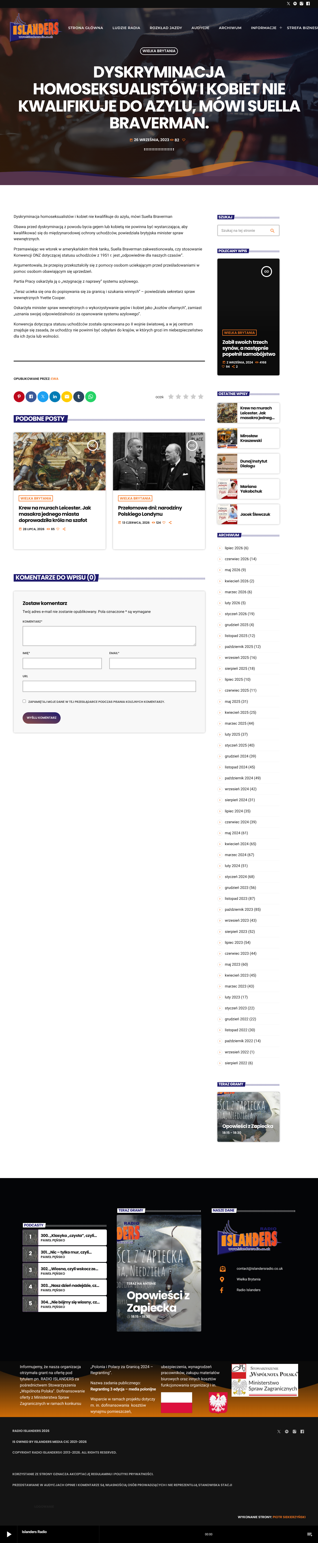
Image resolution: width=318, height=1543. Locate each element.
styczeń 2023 (236, 1008)
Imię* (26, 653)
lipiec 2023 (234, 942)
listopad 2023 (236, 898)
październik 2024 (239, 778)
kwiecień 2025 (237, 712)
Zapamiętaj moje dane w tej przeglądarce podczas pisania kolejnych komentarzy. (96, 702)
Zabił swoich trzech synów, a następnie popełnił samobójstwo (248, 348)
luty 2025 (232, 734)
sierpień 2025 (236, 668)
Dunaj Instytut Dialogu (253, 463)
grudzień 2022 (236, 1019)
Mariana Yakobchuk (251, 489)
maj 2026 (232, 570)
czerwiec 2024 (237, 822)
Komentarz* (32, 622)
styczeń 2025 (236, 745)
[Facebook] (308, 3)
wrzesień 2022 (237, 1052)
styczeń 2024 (236, 876)
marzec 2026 (235, 592)
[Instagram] (302, 3)
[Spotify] (295, 3)
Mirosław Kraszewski (251, 438)
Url (25, 676)
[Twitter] (289, 3)
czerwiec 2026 (237, 559)
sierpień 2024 (236, 800)
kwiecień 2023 (237, 975)
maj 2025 (232, 701)
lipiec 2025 (234, 679)
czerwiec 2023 (237, 953)
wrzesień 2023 (237, 920)
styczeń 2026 (236, 614)
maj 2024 (232, 833)
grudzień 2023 (236, 887)
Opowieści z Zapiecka (247, 1126)
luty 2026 (232, 603)
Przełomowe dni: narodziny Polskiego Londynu (150, 510)
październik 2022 (239, 1041)
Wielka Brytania (159, 51)
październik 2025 (239, 646)
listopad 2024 (236, 767)
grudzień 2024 (236, 756)
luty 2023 (232, 997)
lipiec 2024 (234, 811)
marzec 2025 (235, 723)
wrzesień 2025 (237, 657)
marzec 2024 (235, 855)
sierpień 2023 (236, 931)
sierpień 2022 (236, 1063)
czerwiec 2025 (237, 690)
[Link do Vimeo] (36, 28)
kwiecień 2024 (237, 844)
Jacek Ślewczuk (255, 514)
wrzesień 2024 (237, 789)
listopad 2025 (236, 635)
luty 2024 (232, 866)
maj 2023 (232, 964)
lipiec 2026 (234, 548)
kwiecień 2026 (237, 581)
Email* (114, 653)
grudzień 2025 (236, 625)
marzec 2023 (235, 986)
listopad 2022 (236, 1030)
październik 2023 (239, 909)
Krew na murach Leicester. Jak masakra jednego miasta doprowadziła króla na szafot (55, 514)
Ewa (55, 378)
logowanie (44, 1506)
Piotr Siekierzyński (289, 1517)
